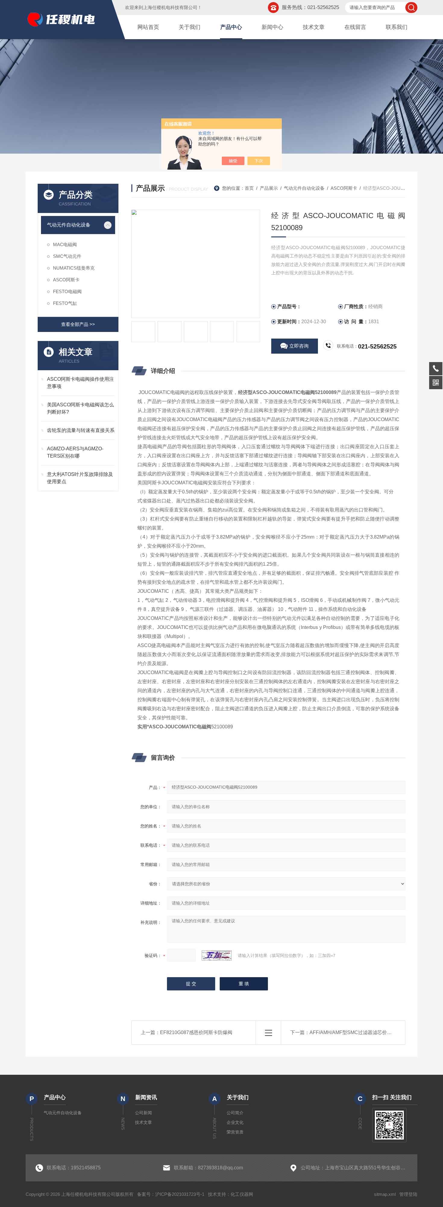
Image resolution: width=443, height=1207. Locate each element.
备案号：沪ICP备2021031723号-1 (170, 1194)
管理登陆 (408, 1194)
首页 (249, 188)
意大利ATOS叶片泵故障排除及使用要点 (80, 478)
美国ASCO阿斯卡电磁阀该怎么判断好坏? (80, 408)
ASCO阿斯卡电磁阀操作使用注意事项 (80, 383)
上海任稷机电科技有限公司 (170, 7)
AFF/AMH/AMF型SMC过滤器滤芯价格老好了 (357, 1032)
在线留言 (355, 27)
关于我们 (189, 27)
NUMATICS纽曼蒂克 (74, 267)
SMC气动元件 (67, 256)
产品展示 (269, 188)
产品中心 (231, 27)
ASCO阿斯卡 (66, 279)
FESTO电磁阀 (67, 291)
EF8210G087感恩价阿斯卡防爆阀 (196, 1032)
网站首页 (148, 27)
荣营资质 (235, 1132)
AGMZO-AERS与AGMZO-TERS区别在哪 (75, 452)
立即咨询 (299, 346)
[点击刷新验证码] (217, 955)
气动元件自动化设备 (68, 224)
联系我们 (396, 27)
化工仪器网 (242, 1194)
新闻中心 (272, 27)
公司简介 (235, 1112)
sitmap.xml (385, 1194)
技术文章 (314, 27)
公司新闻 (143, 1112)
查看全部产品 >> (78, 324)
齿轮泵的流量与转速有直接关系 (81, 430)
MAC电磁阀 (65, 244)
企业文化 (235, 1122)
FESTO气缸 (65, 303)
